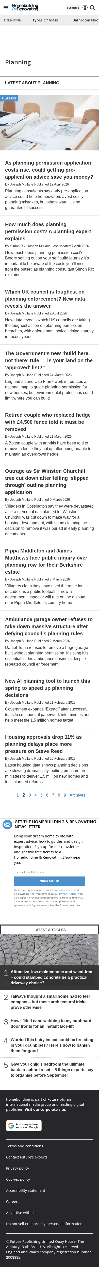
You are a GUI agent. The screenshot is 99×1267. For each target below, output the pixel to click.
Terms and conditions (24, 1146)
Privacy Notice (68, 893)
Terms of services (63, 890)
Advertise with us (21, 1212)
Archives (77, 795)
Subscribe (73, 7)
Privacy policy (17, 1168)
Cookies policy (18, 1179)
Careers (12, 1201)
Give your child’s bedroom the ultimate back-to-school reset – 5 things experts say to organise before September (52, 1069)
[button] (6, 7)
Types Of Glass (45, 20)
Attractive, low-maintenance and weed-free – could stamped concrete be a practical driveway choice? (51, 977)
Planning (9, 98)
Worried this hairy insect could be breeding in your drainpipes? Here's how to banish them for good (52, 1045)
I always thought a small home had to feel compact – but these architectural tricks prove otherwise (50, 1002)
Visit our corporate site (45, 1109)
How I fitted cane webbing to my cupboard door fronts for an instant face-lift (51, 1023)
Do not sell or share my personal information (44, 1223)
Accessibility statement (25, 1190)
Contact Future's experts (26, 1157)
